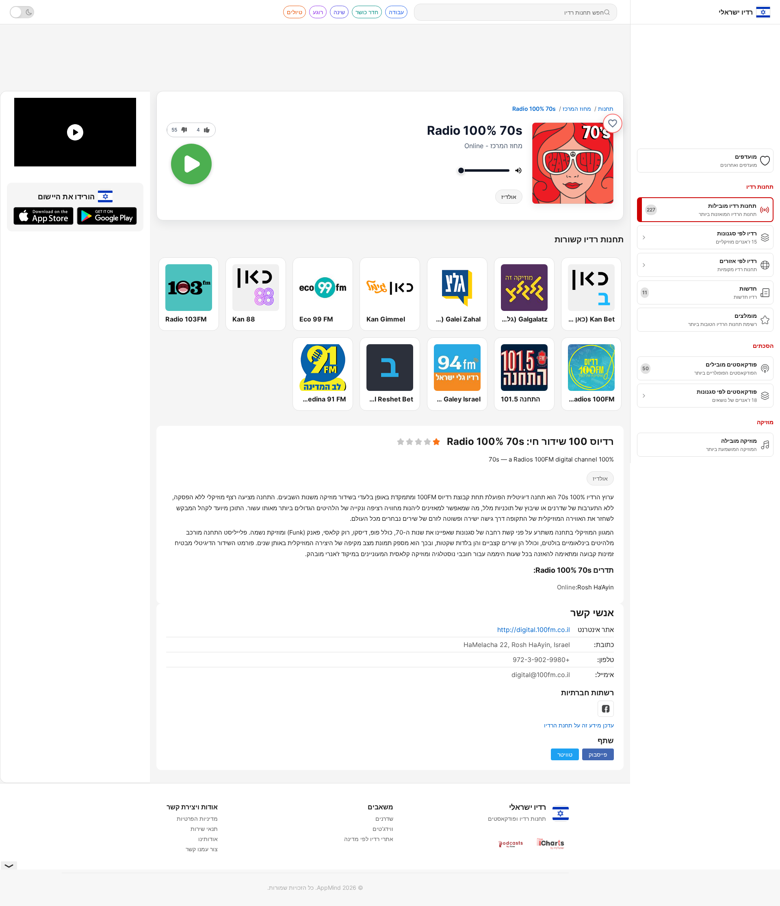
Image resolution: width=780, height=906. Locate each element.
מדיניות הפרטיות (197, 818)
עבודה (396, 12)
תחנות (605, 108)
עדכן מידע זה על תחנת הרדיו (579, 725)
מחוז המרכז (577, 108)
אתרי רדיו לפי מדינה (368, 838)
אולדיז (508, 196)
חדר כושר (366, 12)
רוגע (318, 12)
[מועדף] (612, 123)
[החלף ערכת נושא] (22, 12)
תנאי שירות (204, 828)
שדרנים (384, 818)
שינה (339, 12)
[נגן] (191, 164)
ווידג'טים (383, 828)
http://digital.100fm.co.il (533, 630)
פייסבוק (598, 754)
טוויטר (564, 754)
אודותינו (208, 838)
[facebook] (606, 709)
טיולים (294, 12)
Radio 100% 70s (534, 108)
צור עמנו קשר (202, 849)
